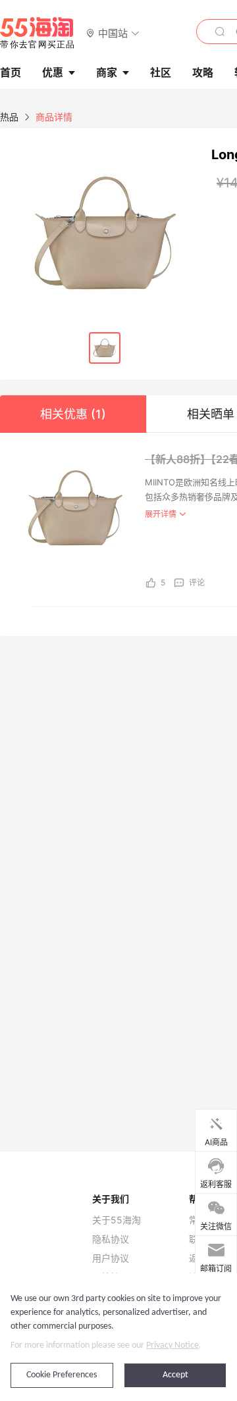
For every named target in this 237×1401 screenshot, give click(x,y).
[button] (113, 32)
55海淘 (37, 33)
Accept (175, 1375)
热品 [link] (9, 116)
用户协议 (110, 1258)
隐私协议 (110, 1239)
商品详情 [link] (54, 116)
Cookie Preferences (61, 1375)
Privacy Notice (172, 1345)
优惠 (52, 72)
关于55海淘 (116, 1220)
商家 (106, 72)
